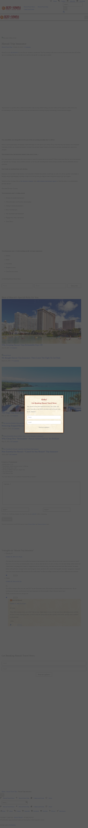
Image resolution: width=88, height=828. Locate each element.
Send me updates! (44, 427)
